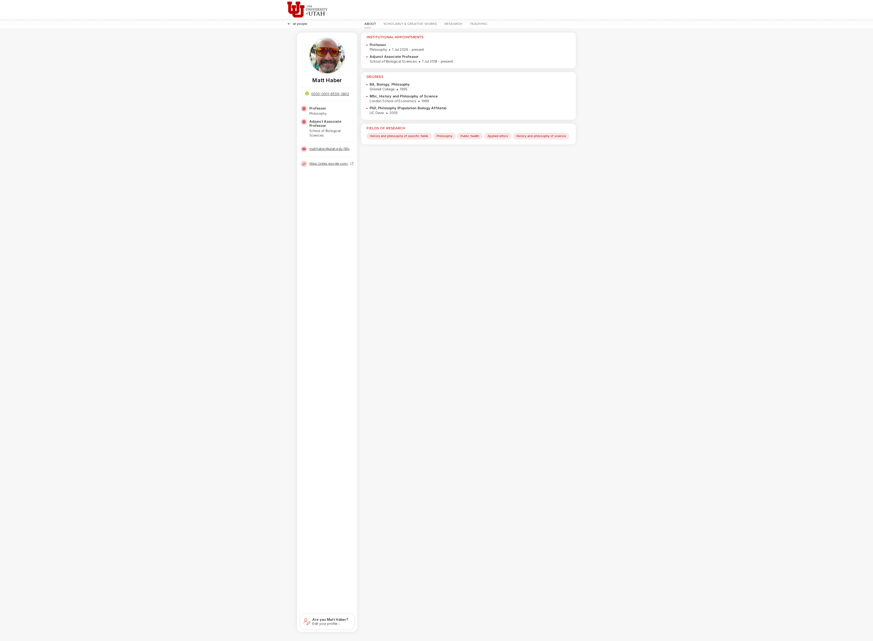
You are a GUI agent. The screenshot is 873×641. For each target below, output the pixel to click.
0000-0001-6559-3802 (330, 94)
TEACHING (478, 23)
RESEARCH (453, 23)
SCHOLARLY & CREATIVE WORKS (410, 23)
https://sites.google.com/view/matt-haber (329, 163)
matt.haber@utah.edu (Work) (331, 149)
